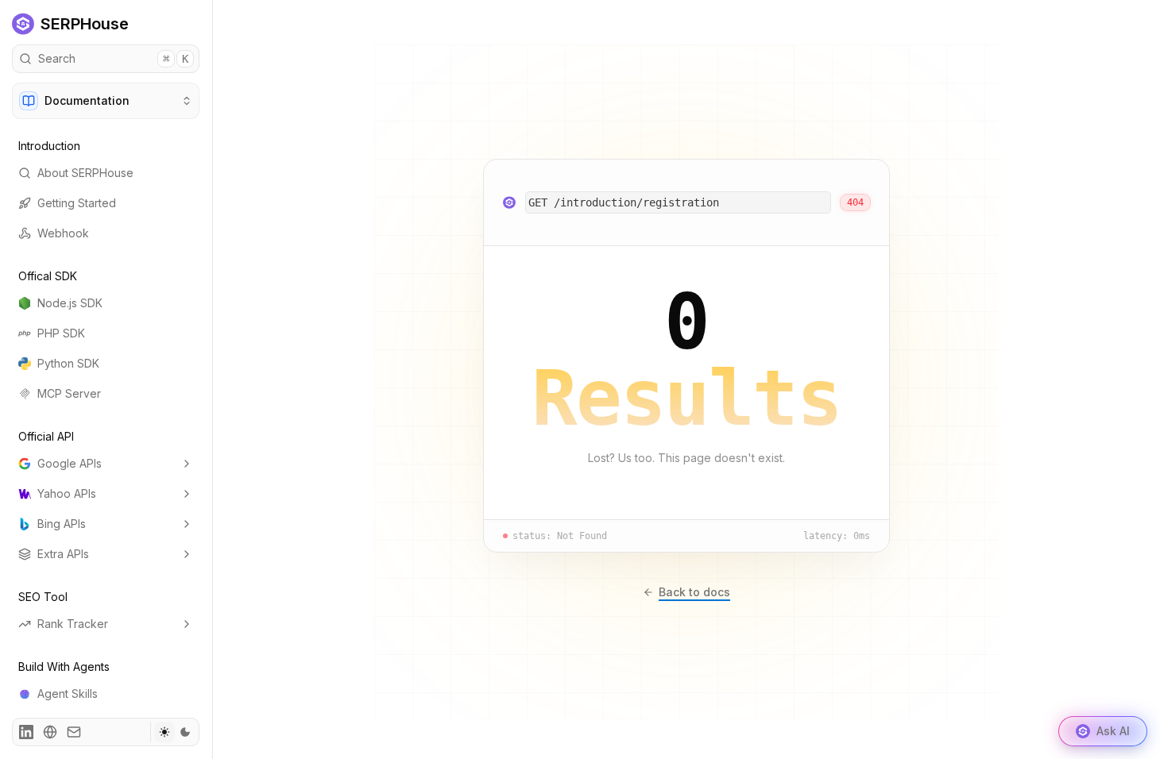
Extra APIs (63, 554)
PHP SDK (61, 333)
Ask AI (1113, 731)
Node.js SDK (69, 303)
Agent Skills (67, 693)
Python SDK (68, 363)
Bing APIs (61, 523)
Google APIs (69, 463)
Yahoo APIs (66, 493)
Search (113, 58)
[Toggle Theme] (174, 732)
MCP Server (69, 393)
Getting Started (76, 203)
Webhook (63, 233)
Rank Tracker (72, 623)
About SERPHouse (85, 172)
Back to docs (694, 592)
